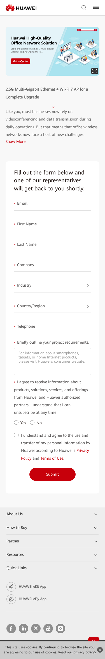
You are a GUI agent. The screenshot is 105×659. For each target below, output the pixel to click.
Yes (23, 423)
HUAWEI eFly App (32, 599)
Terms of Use (51, 458)
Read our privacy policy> (77, 652)
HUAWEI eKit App (32, 587)
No (39, 423)
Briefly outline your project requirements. (51, 342)
